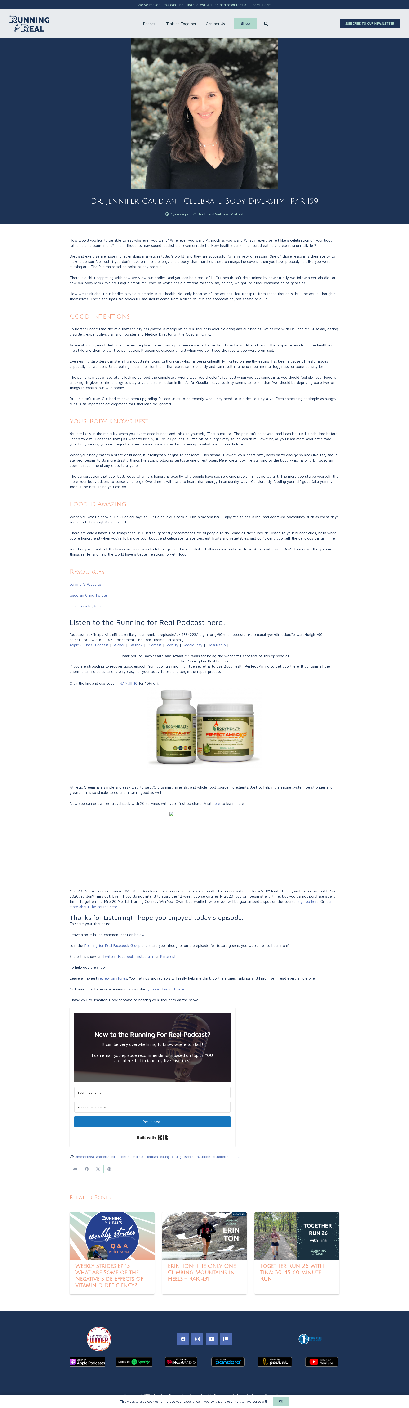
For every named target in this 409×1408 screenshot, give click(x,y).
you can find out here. (166, 989)
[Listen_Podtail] (275, 1362)
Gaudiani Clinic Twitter (89, 595)
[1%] (309, 1339)
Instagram (144, 956)
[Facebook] (183, 1339)
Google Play (192, 645)
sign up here (308, 901)
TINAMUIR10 (127, 683)
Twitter (109, 956)
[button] (159, 24)
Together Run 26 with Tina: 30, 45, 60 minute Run (292, 1272)
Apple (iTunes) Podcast (89, 645)
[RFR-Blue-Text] (29, 23)
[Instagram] (197, 1339)
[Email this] (75, 1169)
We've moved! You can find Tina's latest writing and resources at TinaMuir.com (204, 5)
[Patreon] (226, 1339)
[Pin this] (109, 1169)
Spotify (172, 645)
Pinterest (168, 956)
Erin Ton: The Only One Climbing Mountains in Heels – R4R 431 (202, 1272)
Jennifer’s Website (85, 584)
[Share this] (86, 1169)
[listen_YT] (321, 1362)
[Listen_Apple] (87, 1362)
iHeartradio (216, 645)
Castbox (136, 645)
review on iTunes (112, 978)
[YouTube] (212, 1339)
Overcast (154, 645)
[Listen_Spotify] (134, 1362)
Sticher (118, 645)
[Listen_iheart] (181, 1362)
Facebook (126, 956)
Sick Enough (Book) (86, 606)
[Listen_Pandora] (228, 1362)
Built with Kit (152, 1137)
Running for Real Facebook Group (112, 945)
